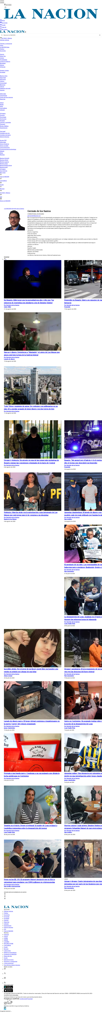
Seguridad (3, 77)
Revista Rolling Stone (6, 165)
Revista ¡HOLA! (4, 160)
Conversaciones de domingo (8, 149)
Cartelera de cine (5, 133)
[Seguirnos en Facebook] (5, 969)
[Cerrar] (25, 32)
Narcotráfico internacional (12, 886)
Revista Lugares (4, 162)
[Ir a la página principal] (51, 18)
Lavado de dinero (9, 359)
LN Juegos (3, 113)
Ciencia (2, 86)
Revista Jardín (4, 167)
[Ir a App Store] (8, 991)
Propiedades (3, 60)
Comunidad (3, 83)
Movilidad (3, 63)
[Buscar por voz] (99, 35)
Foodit (3, 25)
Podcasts (2, 124)
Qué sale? (2, 131)
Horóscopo (3, 119)
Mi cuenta (4, 29)
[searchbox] (50, 35)
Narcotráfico (68, 519)
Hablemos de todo (5, 88)
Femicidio (67, 307)
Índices (2, 65)
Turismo (2, 115)
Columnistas (3, 95)
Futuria (2, 54)
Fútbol (2, 103)
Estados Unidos (4, 70)
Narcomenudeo (69, 571)
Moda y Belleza (4, 126)
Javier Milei (7, 307)
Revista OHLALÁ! (4, 158)
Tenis (1, 106)
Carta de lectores (5, 147)
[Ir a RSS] (5, 983)
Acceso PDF (3, 140)
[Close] (5, 894)
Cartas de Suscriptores (6, 97)
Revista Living (4, 163)
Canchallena (3, 108)
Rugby (2, 104)
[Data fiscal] (5, 1009)
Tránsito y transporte (6, 43)
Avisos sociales (4, 146)
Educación (3, 79)
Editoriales (3, 94)
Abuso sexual (8, 676)
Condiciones (23, 999)
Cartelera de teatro (5, 135)
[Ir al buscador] (5, 7)
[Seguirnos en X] (5, 974)
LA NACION (7, 208)
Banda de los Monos (10, 519)
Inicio (3, 20)
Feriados (2, 120)
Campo (2, 58)
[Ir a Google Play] (8, 988)
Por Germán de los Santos (11, 305)
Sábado (2, 151)
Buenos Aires (3, 76)
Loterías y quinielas (5, 122)
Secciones (4, 23)
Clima (1, 45)
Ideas (1, 153)
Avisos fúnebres (4, 144)
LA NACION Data (4, 47)
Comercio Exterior (5, 61)
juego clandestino (9, 728)
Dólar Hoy (3, 56)
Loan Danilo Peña (69, 623)
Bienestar (2, 85)
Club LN (4, 27)
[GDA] (8, 1004)
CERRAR (2, 1)
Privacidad (30, 999)
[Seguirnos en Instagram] (5, 978)
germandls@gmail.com (34, 216)
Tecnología (3, 117)
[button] (51, 116)
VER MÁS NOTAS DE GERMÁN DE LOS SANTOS (15, 892)
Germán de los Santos (17, 208)
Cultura (2, 81)
